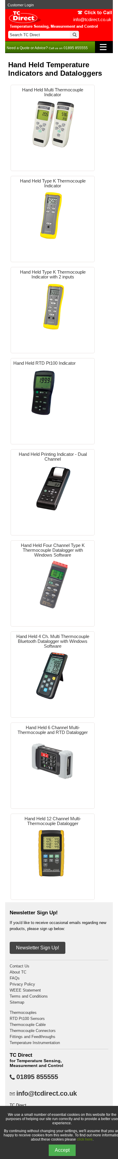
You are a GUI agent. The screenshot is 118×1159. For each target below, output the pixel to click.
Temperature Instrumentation (35, 1042)
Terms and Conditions (29, 996)
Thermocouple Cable (28, 1024)
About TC (18, 972)
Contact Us (19, 966)
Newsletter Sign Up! (37, 947)
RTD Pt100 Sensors (27, 1018)
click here (85, 1139)
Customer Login (21, 5)
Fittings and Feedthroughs (32, 1036)
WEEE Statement (25, 990)
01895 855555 (37, 1077)
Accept (62, 1150)
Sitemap (17, 1002)
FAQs (15, 978)
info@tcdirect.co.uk (92, 19)
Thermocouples (23, 1012)
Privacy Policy (22, 984)
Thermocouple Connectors (33, 1030)
